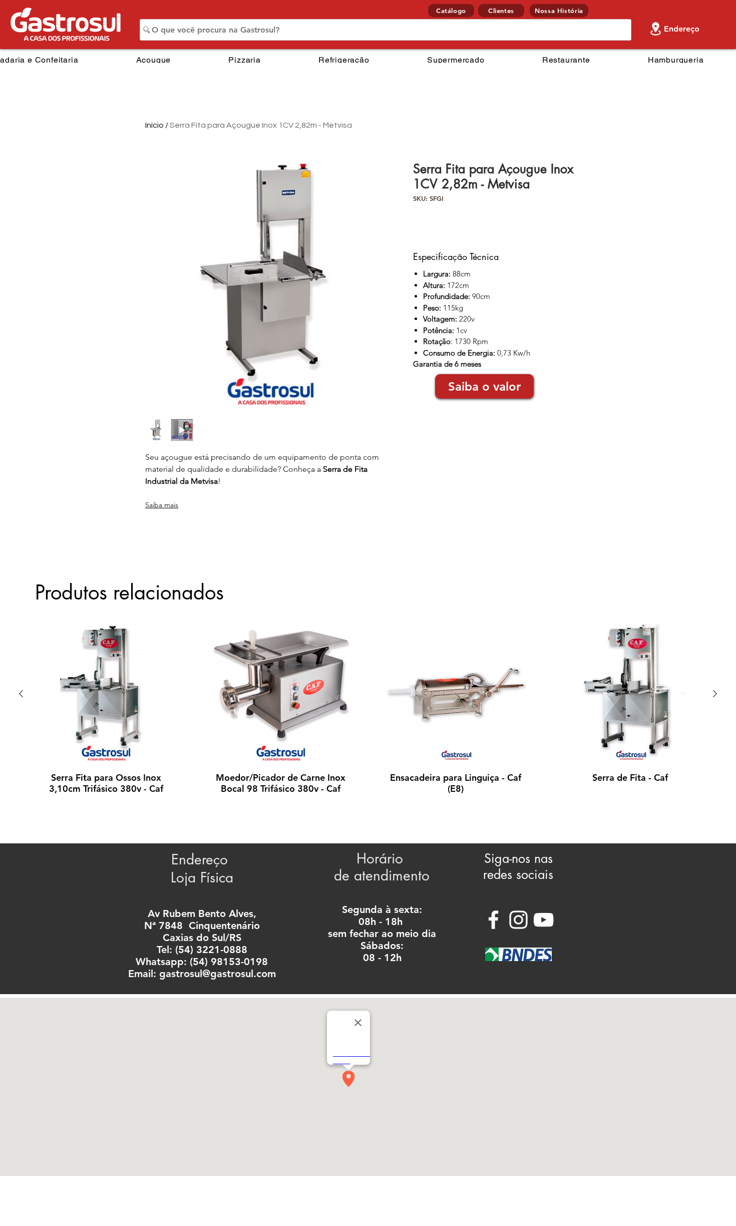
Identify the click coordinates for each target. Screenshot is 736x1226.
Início (154, 125)
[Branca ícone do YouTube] (543, 919)
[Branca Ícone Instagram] (518, 919)
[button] (484, 386)
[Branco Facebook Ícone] (493, 919)
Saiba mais (161, 504)
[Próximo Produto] (715, 694)
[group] (368, 714)
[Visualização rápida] (106, 694)
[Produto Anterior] (21, 694)
